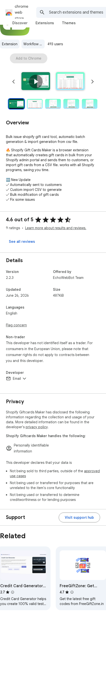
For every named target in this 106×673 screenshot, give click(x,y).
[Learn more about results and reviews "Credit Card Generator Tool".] (12, 592)
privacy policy (37, 427)
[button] (35, 81)
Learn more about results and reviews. (55, 228)
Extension (10, 44)
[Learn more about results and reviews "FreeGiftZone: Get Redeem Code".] (72, 592)
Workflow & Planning (34, 44)
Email (17, 378)
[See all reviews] (22, 241)
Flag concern (16, 325)
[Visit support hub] (79, 517)
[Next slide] (92, 82)
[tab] (20, 23)
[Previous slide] (13, 82)
